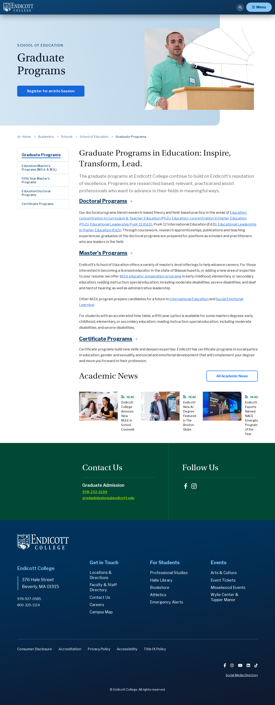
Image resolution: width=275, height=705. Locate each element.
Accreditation (69, 649)
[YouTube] (240, 665)
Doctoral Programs (103, 201)
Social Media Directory (242, 675)
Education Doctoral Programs (36, 193)
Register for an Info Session (51, 91)
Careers (97, 604)
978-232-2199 (94, 492)
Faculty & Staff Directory (103, 587)
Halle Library (161, 580)
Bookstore (159, 587)
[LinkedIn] (249, 665)
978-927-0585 (29, 599)
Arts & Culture (224, 572)
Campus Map (101, 612)
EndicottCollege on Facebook (185, 486)
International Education (189, 299)
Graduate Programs (41, 155)
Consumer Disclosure (34, 649)
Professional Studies (169, 572)
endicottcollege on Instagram (194, 486)
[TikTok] (256, 665)
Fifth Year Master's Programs (36, 180)
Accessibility (127, 649)
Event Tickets (223, 580)
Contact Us (100, 597)
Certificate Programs (37, 204)
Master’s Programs (103, 253)
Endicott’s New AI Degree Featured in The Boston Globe (190, 415)
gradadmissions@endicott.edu (108, 498)
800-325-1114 (28, 605)
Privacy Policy (99, 649)
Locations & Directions (101, 575)
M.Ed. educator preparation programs (150, 276)
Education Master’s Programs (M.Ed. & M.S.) (39, 167)
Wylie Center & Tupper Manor (224, 597)
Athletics (158, 595)
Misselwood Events (228, 587)
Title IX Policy (155, 649)
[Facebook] (225, 665)
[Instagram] (232, 665)
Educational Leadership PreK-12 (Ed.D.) (121, 224)
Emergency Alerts (166, 602)
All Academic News (232, 376)
